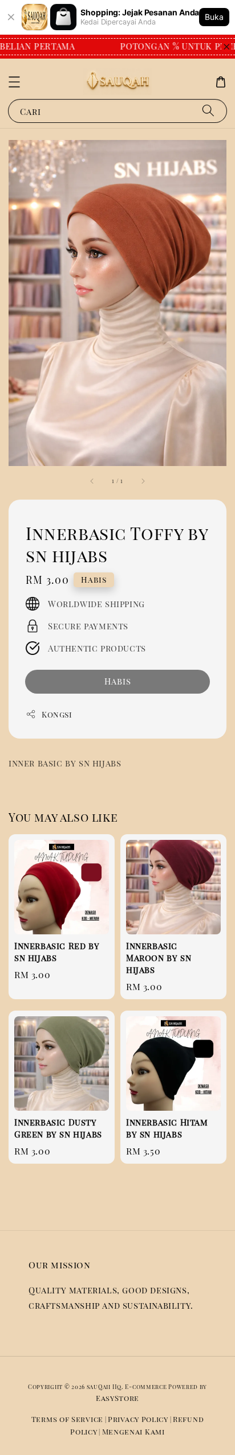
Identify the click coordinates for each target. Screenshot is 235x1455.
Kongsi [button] (57, 714)
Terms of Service (67, 1419)
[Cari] (208, 111)
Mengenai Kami (133, 1431)
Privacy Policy (138, 1419)
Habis (117, 681)
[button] (14, 81)
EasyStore (117, 1398)
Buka (214, 17)
